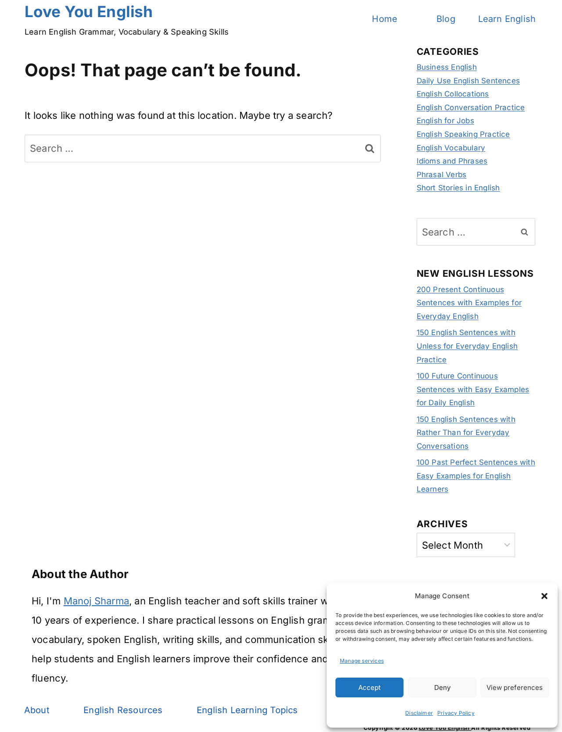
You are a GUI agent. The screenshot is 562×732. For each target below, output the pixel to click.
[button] (544, 596)
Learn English (507, 19)
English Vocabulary (451, 147)
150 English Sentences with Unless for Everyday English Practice (467, 346)
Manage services (362, 660)
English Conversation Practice (471, 107)
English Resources (122, 710)
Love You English (445, 727)
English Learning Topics (247, 710)
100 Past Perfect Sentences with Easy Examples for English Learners (476, 475)
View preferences (514, 687)
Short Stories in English (458, 187)
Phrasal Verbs (442, 174)
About (37, 710)
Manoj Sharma (96, 601)
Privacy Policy (456, 713)
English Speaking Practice (463, 134)
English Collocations (453, 93)
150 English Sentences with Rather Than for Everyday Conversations (466, 432)
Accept (369, 687)
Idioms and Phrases (452, 161)
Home (384, 19)
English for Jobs (445, 120)
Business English (447, 67)
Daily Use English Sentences (468, 80)
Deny (442, 687)
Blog (445, 19)
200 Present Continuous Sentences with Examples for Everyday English (469, 303)
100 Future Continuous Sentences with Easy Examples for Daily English (473, 389)
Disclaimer (419, 713)
